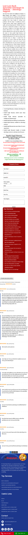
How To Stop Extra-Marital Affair (12, 223)
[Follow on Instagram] (5, 529)
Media (2, 498)
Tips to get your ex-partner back (12, 257)
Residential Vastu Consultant (9, 511)
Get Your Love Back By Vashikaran (12, 221)
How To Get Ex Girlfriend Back (11, 215)
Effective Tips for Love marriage (11, 269)
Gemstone (3, 505)
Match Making (5, 480)
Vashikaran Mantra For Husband (12, 228)
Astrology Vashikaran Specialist (10, 483)
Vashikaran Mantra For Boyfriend (10, 489)
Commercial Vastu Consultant (9, 509)
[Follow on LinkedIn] (8, 529)
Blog (2, 500)
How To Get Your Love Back (10, 217)
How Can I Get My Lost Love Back (12, 219)
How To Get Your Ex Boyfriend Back (12, 211)
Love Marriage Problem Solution (12, 256)
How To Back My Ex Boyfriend (11, 225)
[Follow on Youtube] (11, 529)
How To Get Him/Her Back (10, 213)
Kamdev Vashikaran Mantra (10, 259)
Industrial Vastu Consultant (9, 507)
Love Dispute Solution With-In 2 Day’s (13, 227)
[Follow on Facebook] (2, 529)
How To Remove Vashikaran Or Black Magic (14, 261)
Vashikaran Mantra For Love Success (13, 230)
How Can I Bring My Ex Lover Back (12, 263)
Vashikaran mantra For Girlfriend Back (11, 487)
